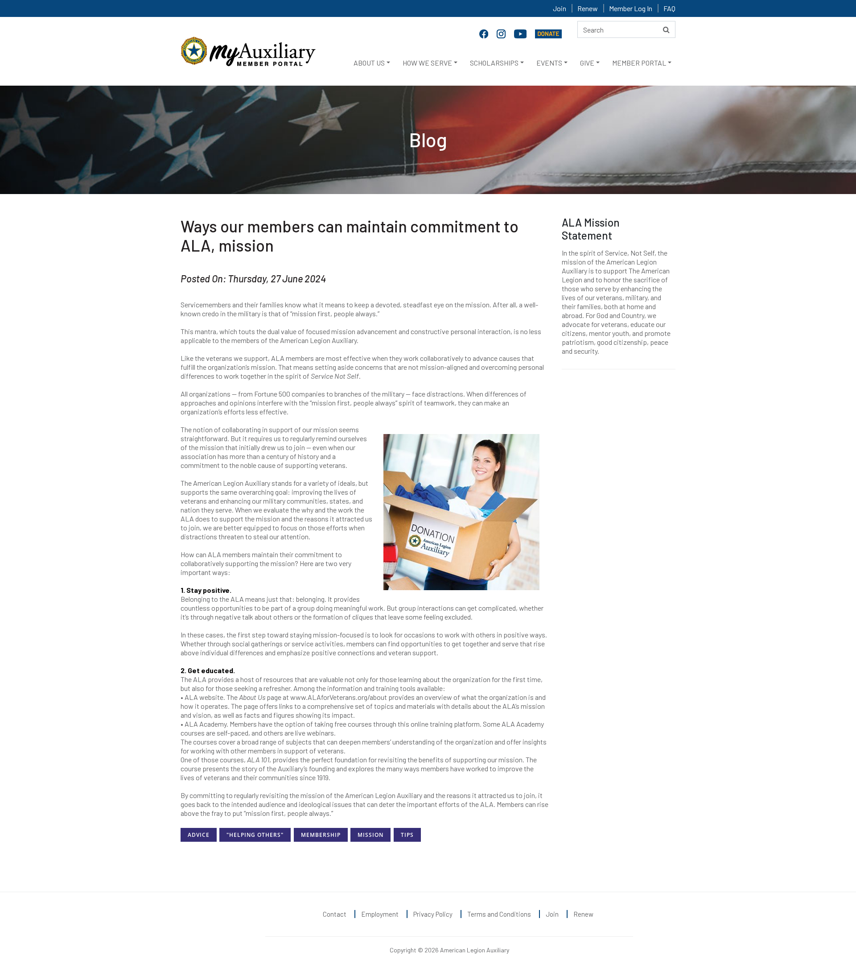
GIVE (587, 62)
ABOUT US (369, 62)
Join (559, 8)
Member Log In (630, 8)
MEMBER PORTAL (639, 62)
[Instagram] (502, 33)
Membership (321, 835)
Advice (199, 835)
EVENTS (549, 62)
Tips (407, 835)
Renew (587, 8)
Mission (370, 835)
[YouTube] (521, 33)
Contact (334, 914)
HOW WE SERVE (427, 62)
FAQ (669, 8)
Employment (380, 914)
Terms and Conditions (499, 914)
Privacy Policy (433, 914)
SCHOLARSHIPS (494, 62)
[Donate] (548, 33)
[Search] (666, 29)
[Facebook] (484, 33)
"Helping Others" (255, 835)
